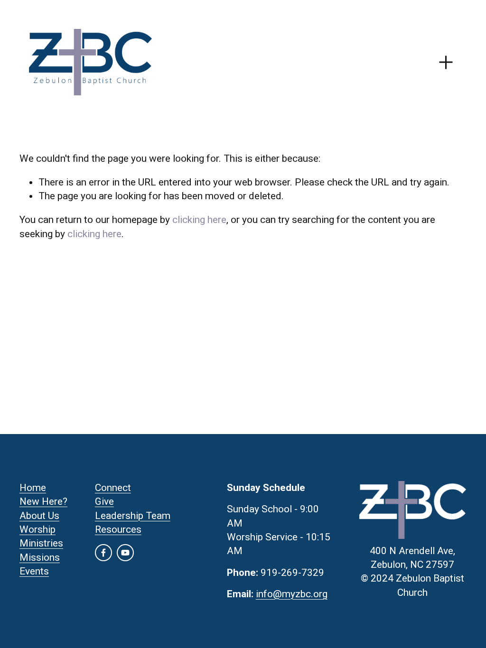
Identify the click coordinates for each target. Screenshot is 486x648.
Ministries (41, 543)
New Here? (43, 501)
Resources (118, 529)
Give (104, 501)
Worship (37, 529)
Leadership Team (132, 515)
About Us (39, 515)
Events (34, 571)
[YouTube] (125, 552)
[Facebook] (103, 552)
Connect (113, 487)
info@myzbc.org (291, 594)
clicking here (199, 219)
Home (32, 487)
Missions (39, 557)
